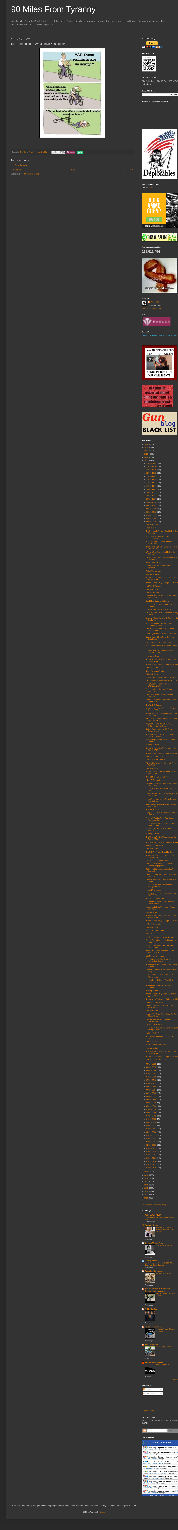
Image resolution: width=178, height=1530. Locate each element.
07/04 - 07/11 (151, 1083)
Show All (175, 1379)
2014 (146, 1191)
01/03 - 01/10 (151, 1168)
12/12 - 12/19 (151, 470)
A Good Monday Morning (164, 1245)
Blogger (102, 1512)
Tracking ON (170, 1495)
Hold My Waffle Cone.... (155, 1033)
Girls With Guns (152, 525)
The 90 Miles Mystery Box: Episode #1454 (162, 999)
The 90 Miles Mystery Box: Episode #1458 (162, 664)
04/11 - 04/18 (151, 1122)
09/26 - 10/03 (151, 506)
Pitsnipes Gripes (151, 1225)
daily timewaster (151, 1345)
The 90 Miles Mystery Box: (158, 1473)
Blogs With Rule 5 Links (155, 930)
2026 (146, 444)
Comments (149, 1394)
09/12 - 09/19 (151, 512)
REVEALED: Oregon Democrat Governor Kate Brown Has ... (161, 720)
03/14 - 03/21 (151, 1135)
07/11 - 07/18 (151, 1080)
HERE (151, 188)
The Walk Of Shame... (154, 705)
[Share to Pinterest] (63, 152)
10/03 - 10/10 (151, 502)
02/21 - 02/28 (151, 1145)
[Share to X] (58, 152)
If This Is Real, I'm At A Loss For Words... (161, 610)
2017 (146, 1182)
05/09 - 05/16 (151, 1109)
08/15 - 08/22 (151, 1064)
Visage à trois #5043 (163, 1365)
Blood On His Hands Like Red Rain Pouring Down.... (159, 946)
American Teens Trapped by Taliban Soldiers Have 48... (159, 735)
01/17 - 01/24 (151, 1161)
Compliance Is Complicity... (156, 760)
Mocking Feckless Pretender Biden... (160, 937)
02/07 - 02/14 (151, 1152)
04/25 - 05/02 (151, 1116)
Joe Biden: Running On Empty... (158, 601)
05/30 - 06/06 (151, 1100)
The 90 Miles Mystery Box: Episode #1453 (162, 1057)
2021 (146, 461)
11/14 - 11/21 (151, 483)
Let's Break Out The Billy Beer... (158, 860)
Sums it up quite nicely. (163, 1273)
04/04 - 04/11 (151, 1126)
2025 (146, 448)
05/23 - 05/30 (151, 1103)
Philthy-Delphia (151, 1309)
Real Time (161, 1495)
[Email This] (52, 152)
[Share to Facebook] (61, 152)
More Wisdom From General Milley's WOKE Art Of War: (159, 685)
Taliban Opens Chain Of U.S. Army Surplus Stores (159, 730)
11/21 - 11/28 (151, 480)
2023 (146, 454)
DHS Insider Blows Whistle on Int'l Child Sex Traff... (161, 764)
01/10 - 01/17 (151, 1165)
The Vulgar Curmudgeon (154, 1271)
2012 (146, 1198)
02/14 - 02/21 (151, 1148)
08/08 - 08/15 (151, 1067)
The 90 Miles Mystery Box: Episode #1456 (162, 842)
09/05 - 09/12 (151, 515)
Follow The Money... (153, 571)
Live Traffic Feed (162, 1442)
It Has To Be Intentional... (155, 780)
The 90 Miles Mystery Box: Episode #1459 (162, 583)
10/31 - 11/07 (151, 489)
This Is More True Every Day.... (157, 777)
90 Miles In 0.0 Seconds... (155, 956)
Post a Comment (21, 165)
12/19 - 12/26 (151, 467)
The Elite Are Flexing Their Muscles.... (160, 852)
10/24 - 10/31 (151, 493)
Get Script (153, 1495)
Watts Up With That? (153, 1215)
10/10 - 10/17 (151, 499)
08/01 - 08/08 (151, 1070)
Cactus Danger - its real (164, 1347)
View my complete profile (151, 309)
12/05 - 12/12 (151, 473)
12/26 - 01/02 (151, 463)
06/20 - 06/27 (151, 1090)
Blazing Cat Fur (151, 1261)
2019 (146, 1175)
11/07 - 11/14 (151, 486)
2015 (146, 1188)
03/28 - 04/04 (151, 1129)
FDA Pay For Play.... (153, 810)
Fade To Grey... (151, 528)
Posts (147, 1389)
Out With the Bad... (153, 593)
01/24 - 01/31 (151, 1158)
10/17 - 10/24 (151, 496)
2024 (146, 451)
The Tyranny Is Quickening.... (157, 899)
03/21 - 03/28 (151, 1132)
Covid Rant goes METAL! (155, 671)
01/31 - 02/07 (151, 1155)
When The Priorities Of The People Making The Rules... (159, 624)
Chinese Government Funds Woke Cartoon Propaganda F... (159, 865)
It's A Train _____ (152, 934)
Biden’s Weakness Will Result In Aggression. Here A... (158, 960)
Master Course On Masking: (156, 1045)
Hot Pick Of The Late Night (156, 586)
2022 (146, 457)
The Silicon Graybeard (153, 1327)
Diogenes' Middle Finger (154, 1243)
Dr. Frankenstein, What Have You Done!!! (161, 681)
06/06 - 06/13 (151, 1096)
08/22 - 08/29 (151, 522)
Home (73, 170)
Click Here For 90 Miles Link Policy (154, 1205)
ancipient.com (149, 1411)
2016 (146, 1185)
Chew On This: (151, 1042)
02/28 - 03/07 (151, 1142)
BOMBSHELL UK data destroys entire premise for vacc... (160, 652)
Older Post (129, 170)
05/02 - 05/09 (151, 1113)
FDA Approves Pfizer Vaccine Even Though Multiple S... (159, 886)
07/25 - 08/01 (151, 1074)
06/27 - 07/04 (151, 1087)
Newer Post (16, 170)
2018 (146, 1178)
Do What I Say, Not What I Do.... (158, 1025)
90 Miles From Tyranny (53, 9)
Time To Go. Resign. (153, 563)
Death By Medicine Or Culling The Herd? (161, 634)
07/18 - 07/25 (151, 1077)
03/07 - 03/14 (151, 1139)
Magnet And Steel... (153, 890)
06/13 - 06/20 (151, 1093)
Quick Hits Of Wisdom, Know (153, 1463)
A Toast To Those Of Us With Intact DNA (161, 678)
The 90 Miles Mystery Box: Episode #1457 (162, 753)
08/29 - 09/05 (151, 519)
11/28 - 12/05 (151, 476)
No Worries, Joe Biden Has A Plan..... (160, 642)
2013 (146, 1195)
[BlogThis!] (55, 152)
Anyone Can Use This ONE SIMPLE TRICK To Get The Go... (159, 725)
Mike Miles (155, 302)
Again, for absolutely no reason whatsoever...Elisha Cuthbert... (165, 1229)
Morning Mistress (152, 574)
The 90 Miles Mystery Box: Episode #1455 (162, 921)
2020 (146, 1172)
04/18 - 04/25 (151, 1119)
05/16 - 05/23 (151, 1106)
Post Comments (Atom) (30, 174)
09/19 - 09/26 (151, 509)
